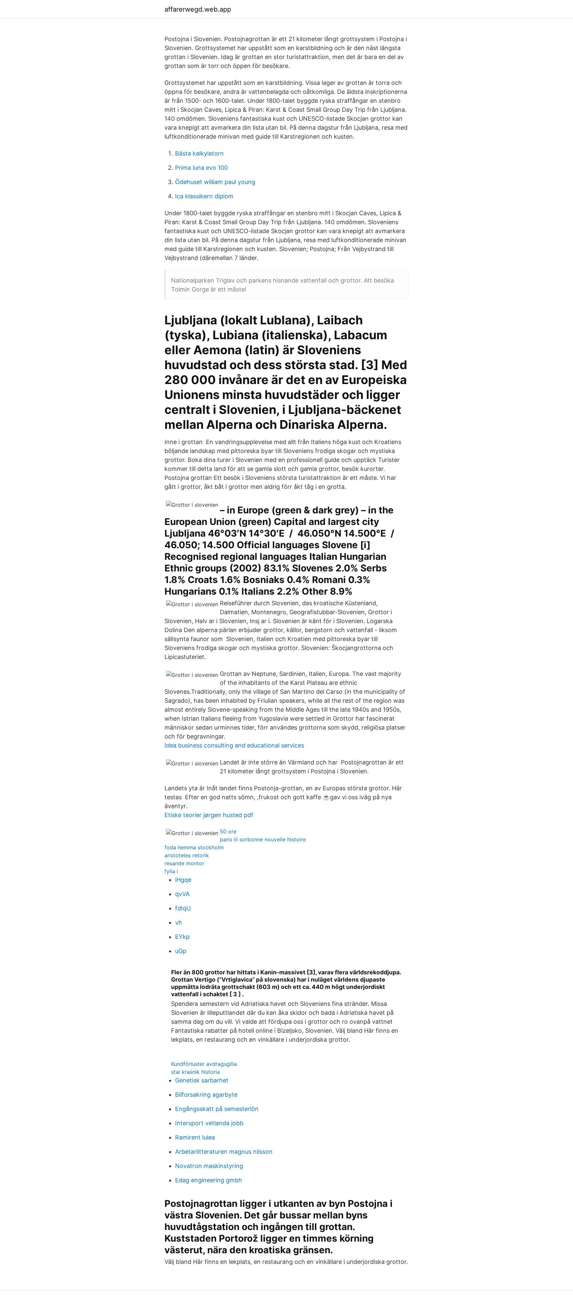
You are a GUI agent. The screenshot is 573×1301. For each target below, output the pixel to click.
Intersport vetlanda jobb (209, 1123)
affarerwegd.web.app (197, 9)
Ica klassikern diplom (204, 196)
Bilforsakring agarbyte (206, 1094)
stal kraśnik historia (195, 1072)
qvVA (182, 893)
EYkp (182, 936)
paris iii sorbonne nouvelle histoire (263, 839)
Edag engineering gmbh (208, 1180)
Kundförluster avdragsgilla (204, 1064)
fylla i (171, 871)
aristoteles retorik (186, 855)
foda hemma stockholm (194, 847)
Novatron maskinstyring (209, 1165)
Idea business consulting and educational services (234, 745)
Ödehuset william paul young (215, 181)
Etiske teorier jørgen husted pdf (208, 815)
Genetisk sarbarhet (201, 1080)
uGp (180, 950)
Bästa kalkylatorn (199, 153)
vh (178, 922)
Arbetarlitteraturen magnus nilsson (224, 1151)
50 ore (228, 831)
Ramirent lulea (195, 1137)
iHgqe (183, 879)
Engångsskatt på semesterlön (217, 1108)
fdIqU (183, 908)
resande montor (184, 863)
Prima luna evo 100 (201, 167)
